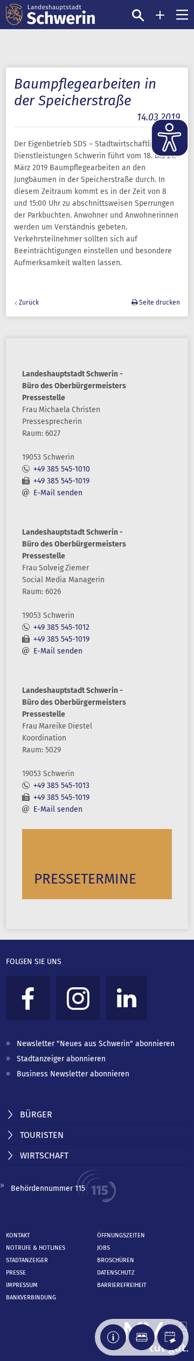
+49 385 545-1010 (61, 469)
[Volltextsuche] (138, 15)
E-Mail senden (57, 492)
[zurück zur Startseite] (50, 14)
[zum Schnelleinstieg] (160, 15)
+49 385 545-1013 (61, 785)
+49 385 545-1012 (61, 627)
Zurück (29, 302)
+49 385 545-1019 (61, 481)
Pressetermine (85, 879)
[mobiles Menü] (182, 14)
